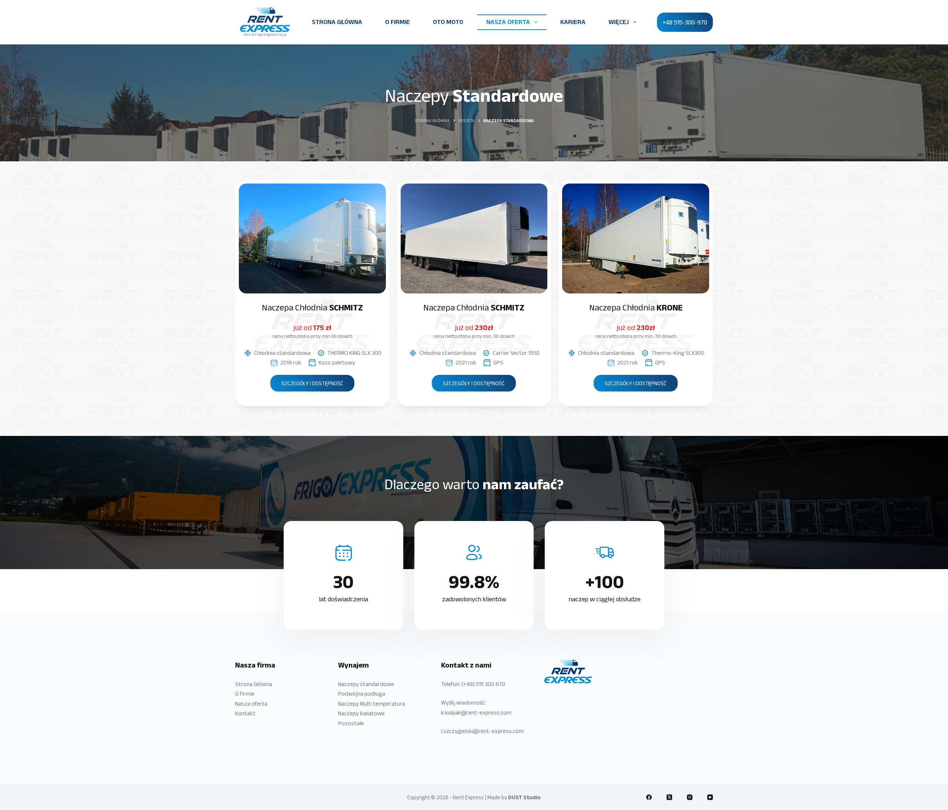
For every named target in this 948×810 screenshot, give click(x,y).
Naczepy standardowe (366, 684)
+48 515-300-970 (684, 22)
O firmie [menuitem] (397, 22)
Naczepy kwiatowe (361, 713)
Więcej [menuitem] (618, 22)
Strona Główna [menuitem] (337, 22)
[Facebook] (649, 797)
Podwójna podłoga (361, 693)
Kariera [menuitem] (572, 22)
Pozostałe (351, 723)
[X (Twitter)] (669, 797)
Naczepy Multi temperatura (371, 703)
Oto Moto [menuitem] (448, 22)
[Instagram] (689, 797)
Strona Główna (253, 684)
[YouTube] (710, 797)
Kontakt (245, 713)
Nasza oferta (251, 703)
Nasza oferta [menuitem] (508, 22)
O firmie (244, 693)
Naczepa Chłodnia (312, 307)
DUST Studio (524, 797)
